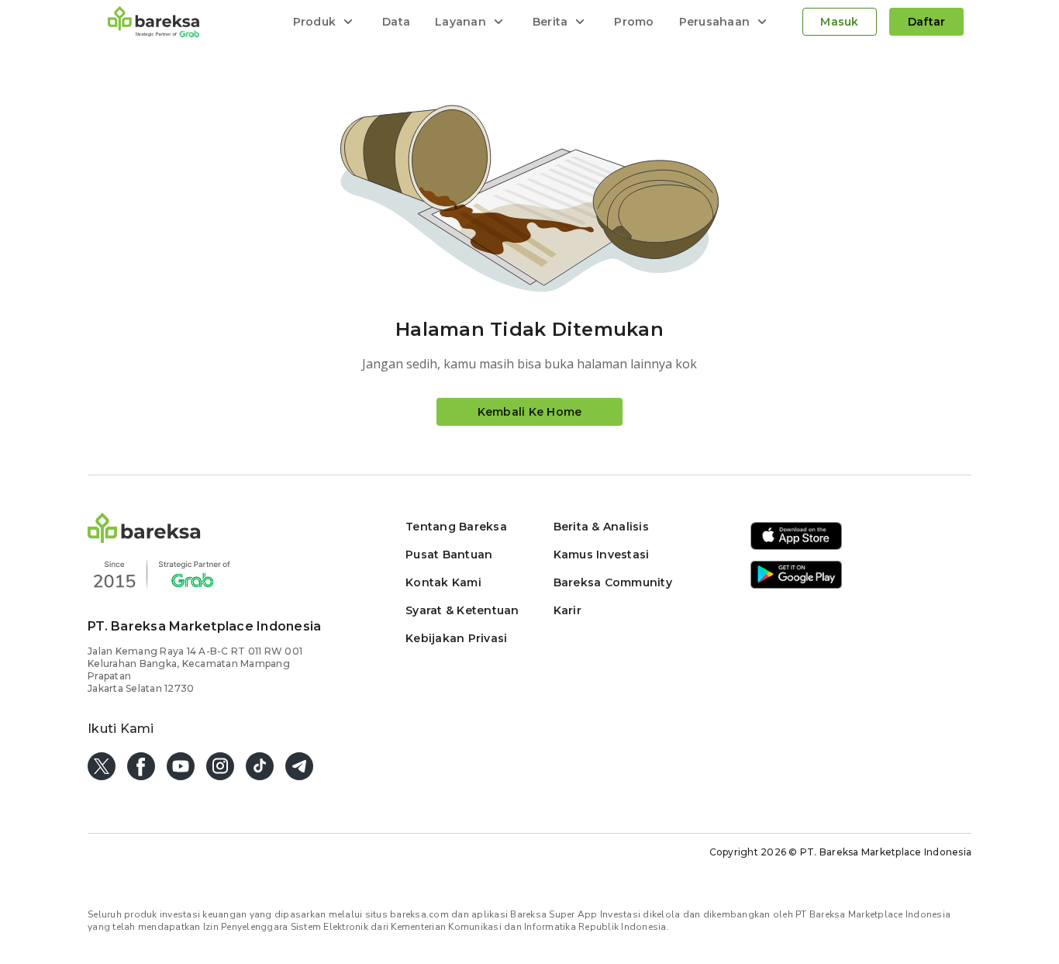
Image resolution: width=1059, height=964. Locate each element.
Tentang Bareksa (456, 527)
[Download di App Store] (796, 547)
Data (396, 22)
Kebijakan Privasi (456, 638)
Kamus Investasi (602, 554)
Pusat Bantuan (448, 554)
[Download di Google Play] (796, 586)
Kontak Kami (443, 582)
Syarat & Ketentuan (462, 610)
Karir (567, 610)
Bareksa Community (613, 582)
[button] (144, 538)
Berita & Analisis (601, 527)
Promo (634, 22)
